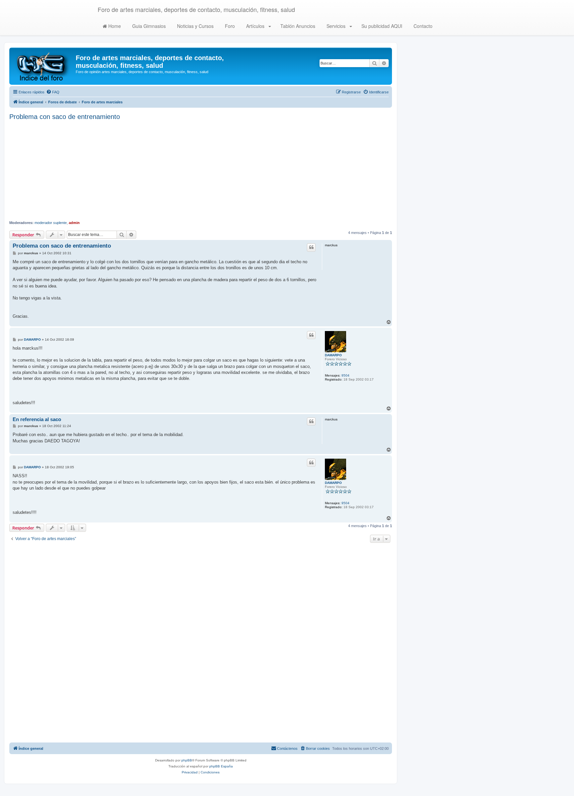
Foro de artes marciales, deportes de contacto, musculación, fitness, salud (196, 9)
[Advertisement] (200, 170)
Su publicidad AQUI (381, 26)
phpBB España (221, 766)
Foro (229, 26)
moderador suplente (51, 223)
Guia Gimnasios (148, 26)
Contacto (422, 26)
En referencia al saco (37, 419)
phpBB (186, 760)
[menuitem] (52, 92)
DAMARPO (333, 355)
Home (114, 26)
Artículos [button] (255, 26)
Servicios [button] (336, 26)
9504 (345, 375)
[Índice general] (43, 66)
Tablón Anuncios (297, 26)
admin (74, 223)
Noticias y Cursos (195, 26)
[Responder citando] (311, 247)
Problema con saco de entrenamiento (64, 116)
